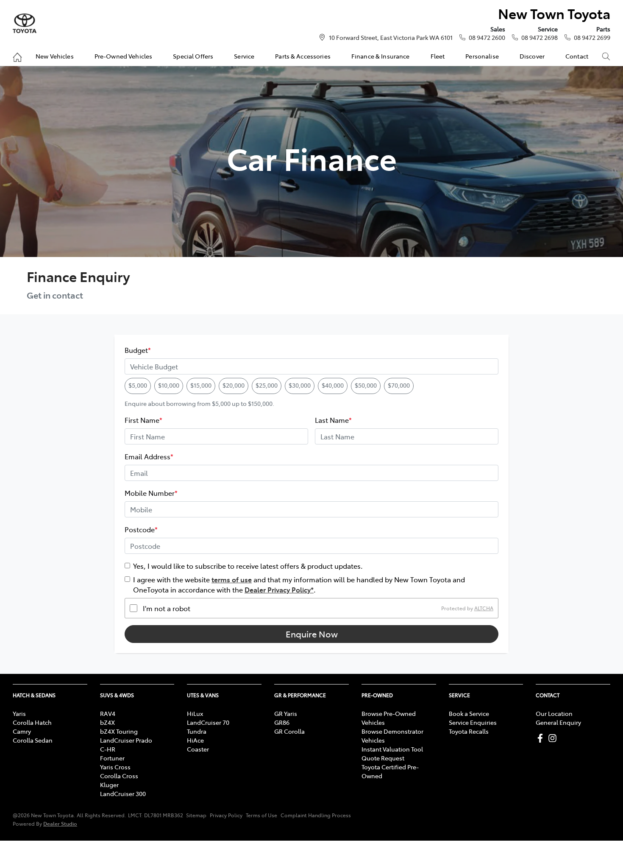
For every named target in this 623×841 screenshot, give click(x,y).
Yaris (19, 713)
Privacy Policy (226, 815)
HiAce (195, 740)
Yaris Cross (115, 767)
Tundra (196, 731)
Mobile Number (151, 492)
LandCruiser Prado (126, 740)
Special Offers (193, 56)
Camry (22, 731)
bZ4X (107, 722)
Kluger (109, 784)
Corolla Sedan (33, 740)
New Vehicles (55, 56)
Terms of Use (261, 815)
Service (244, 56)
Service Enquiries (473, 722)
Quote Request (383, 758)
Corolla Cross (119, 775)
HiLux (195, 713)
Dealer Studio (60, 823)
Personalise (482, 56)
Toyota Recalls (469, 731)
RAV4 (107, 713)
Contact (576, 56)
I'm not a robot (166, 608)
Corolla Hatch (32, 722)
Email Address (149, 456)
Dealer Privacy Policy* (279, 589)
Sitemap (196, 815)
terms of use (231, 579)
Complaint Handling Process (316, 815)
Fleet (438, 56)
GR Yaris (285, 713)
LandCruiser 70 (208, 722)
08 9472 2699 (592, 37)
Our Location (554, 713)
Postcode (141, 529)
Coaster (198, 749)
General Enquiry (558, 722)
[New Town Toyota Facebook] (542, 738)
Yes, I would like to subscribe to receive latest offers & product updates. (248, 565)
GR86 (281, 722)
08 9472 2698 (539, 37)
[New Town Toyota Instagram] (554, 738)
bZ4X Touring (119, 731)
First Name (143, 420)
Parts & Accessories (303, 56)
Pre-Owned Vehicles (124, 56)
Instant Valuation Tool (392, 749)
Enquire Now (312, 634)
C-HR (107, 749)
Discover (532, 56)
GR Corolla (289, 731)
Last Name (333, 420)
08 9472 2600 (487, 37)
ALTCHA (483, 608)
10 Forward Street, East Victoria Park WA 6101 (391, 37)
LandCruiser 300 (123, 793)
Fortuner (112, 758)
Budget (138, 350)
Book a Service (469, 713)
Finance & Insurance (380, 56)
